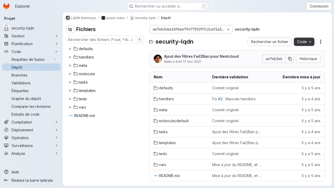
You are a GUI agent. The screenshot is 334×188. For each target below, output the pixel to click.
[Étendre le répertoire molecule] (70, 74)
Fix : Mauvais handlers (234, 99)
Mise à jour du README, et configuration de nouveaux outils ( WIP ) (237, 164)
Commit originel (225, 88)
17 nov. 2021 (192, 61)
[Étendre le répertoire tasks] (70, 82)
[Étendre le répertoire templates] (70, 90)
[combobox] (105, 40)
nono (168, 61)
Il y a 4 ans (311, 99)
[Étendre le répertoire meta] (70, 65)
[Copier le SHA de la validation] (290, 59)
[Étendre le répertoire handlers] (70, 57)
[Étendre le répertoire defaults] (70, 49)
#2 (220, 99)
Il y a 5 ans (311, 88)
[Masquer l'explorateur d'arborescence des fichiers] (70, 29)
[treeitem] (105, 49)
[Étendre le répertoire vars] (70, 107)
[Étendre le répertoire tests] (70, 99)
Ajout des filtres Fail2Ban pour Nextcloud (201, 56)
